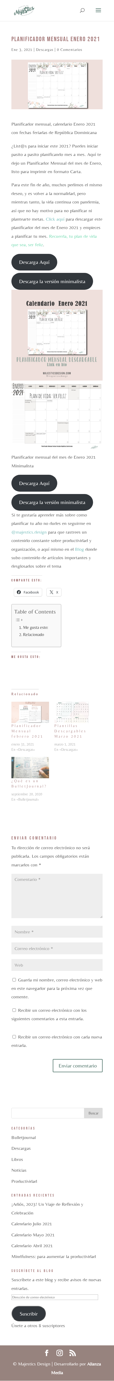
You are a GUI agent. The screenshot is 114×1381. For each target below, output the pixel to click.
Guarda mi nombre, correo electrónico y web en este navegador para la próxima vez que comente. (56, 988)
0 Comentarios (69, 50)
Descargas (44, 50)
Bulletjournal (23, 1137)
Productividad (24, 1181)
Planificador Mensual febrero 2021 (27, 731)
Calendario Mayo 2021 (33, 1234)
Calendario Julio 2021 (31, 1223)
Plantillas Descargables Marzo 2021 (70, 731)
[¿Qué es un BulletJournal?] (30, 767)
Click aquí (54, 219)
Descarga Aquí (34, 262)
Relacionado (33, 634)
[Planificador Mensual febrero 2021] (30, 712)
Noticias (19, 1170)
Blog (79, 549)
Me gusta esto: (35, 627)
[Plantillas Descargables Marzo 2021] (73, 712)
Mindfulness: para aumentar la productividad (53, 1256)
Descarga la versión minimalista (52, 281)
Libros (17, 1159)
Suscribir (29, 1314)
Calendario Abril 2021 (32, 1245)
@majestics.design (29, 532)
